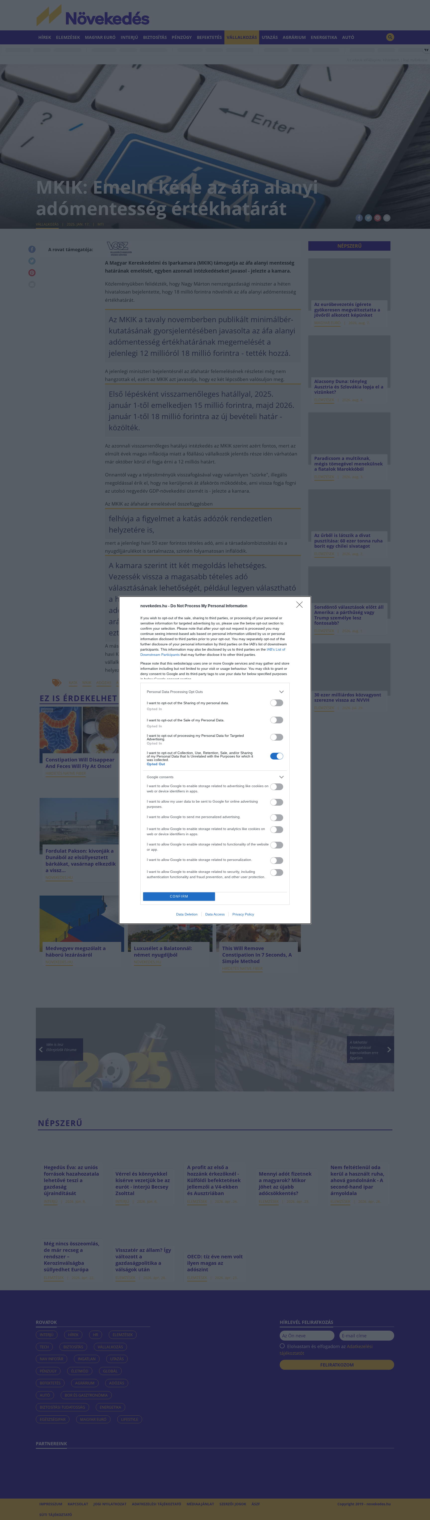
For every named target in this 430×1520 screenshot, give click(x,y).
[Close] (301, 606)
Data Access (215, 914)
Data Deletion (187, 914)
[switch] (276, 702)
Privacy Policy (243, 914)
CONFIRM (179, 896)
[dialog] (215, 760)
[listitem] (215, 691)
